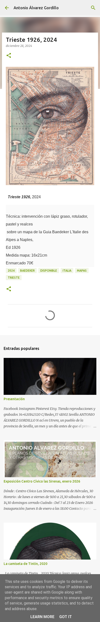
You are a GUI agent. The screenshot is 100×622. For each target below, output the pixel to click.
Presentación (14, 399)
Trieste (14, 277)
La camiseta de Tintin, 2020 (25, 564)
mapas (82, 270)
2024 (11, 270)
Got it (65, 616)
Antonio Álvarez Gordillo (36, 8)
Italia (67, 270)
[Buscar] (93, 8)
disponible (48, 270)
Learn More (42, 616)
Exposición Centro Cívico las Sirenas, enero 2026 (42, 481)
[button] (9, 55)
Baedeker (27, 270)
